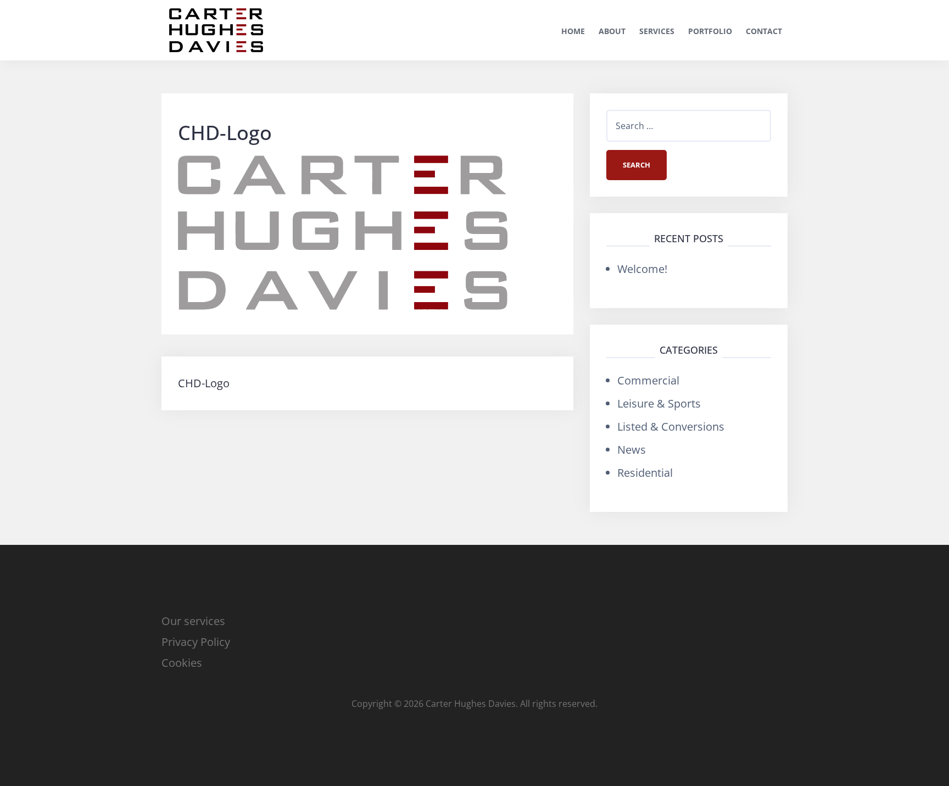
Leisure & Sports (659, 403)
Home (573, 31)
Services (656, 31)
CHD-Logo (204, 383)
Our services (193, 621)
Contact (764, 31)
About (612, 31)
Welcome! (642, 268)
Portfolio (710, 31)
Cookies (181, 662)
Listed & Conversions (670, 426)
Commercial (648, 380)
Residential (645, 472)
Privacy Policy (195, 641)
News (631, 449)
